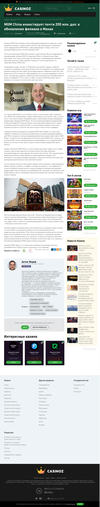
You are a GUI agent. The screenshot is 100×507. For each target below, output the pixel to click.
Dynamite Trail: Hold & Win (90, 159)
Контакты (7, 451)
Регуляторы (43, 412)
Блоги (41, 422)
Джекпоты (7, 395)
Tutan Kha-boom (89, 211)
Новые (6, 385)
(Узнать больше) (71, 504)
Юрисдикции (43, 408)
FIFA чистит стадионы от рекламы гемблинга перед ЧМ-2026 (78, 102)
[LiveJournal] (52, 249)
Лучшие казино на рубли (12, 408)
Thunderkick (87, 192)
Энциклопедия (9, 422)
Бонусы (27, 14)
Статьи (37, 14)
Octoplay (86, 117)
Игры (18, 14)
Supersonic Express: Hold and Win (90, 114)
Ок (80, 504)
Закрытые (7, 392)
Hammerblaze (88, 200)
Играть (13, 362)
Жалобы (41, 425)
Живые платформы (45, 395)
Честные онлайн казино (12, 405)
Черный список (9, 388)
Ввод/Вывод (43, 388)
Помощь (7, 448)
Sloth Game (87, 179)
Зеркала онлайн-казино (12, 412)
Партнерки (77, 392)
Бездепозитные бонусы (12, 415)
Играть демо (91, 121)
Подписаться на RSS (56, 499)
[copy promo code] (37, 358)
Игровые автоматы (10, 402)
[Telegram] (60, 249)
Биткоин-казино (9, 418)
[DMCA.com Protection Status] (48, 493)
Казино (9, 14)
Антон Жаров (29, 261)
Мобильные (43, 418)
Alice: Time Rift (88, 222)
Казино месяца (44, 405)
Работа (76, 388)
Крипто (41, 392)
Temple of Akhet (89, 190)
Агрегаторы (43, 398)
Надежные (7, 398)
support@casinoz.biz (78, 2)
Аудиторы (42, 415)
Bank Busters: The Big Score (90, 147)
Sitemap (7, 458)
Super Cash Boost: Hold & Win (89, 125)
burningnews (18, 33)
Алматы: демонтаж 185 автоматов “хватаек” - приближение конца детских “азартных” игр (78, 69)
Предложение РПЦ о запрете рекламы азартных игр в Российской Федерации (79, 78)
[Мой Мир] (55, 249)
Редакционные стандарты (12, 455)
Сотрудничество (79, 385)
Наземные (42, 402)
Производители (44, 385)
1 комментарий (61, 33)
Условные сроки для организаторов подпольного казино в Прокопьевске (79, 95)
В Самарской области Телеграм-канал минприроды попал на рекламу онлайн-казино (79, 87)
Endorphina (87, 181)
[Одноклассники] (58, 249)
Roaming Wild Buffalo (90, 136)
